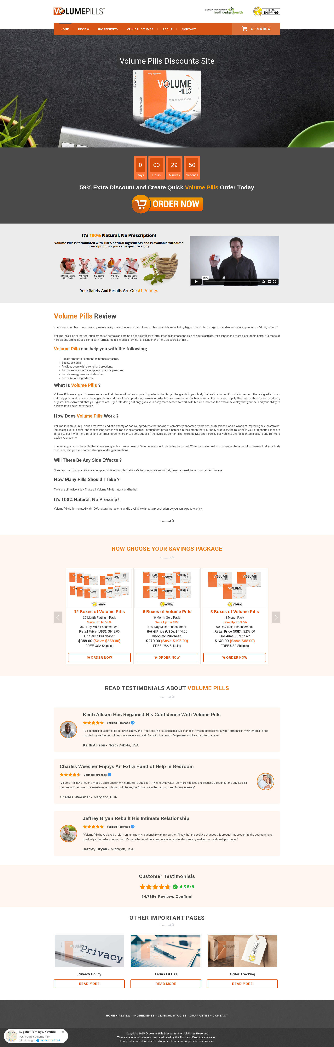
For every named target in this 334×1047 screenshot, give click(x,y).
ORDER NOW (260, 28)
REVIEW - (126, 1015)
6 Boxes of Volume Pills (167, 611)
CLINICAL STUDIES (140, 29)
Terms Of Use (165, 974)
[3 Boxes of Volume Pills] (234, 588)
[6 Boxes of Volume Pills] (167, 588)
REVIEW (83, 29)
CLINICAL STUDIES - (174, 1015)
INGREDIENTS (108, 29)
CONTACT (189, 29)
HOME (64, 29)
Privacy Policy (89, 974)
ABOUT (168, 29)
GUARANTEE (200, 1015)
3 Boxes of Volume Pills (234, 611)
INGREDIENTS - (145, 1015)
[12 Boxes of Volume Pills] (99, 588)
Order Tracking (242, 974)
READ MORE (89, 983)
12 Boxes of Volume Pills (99, 611)
